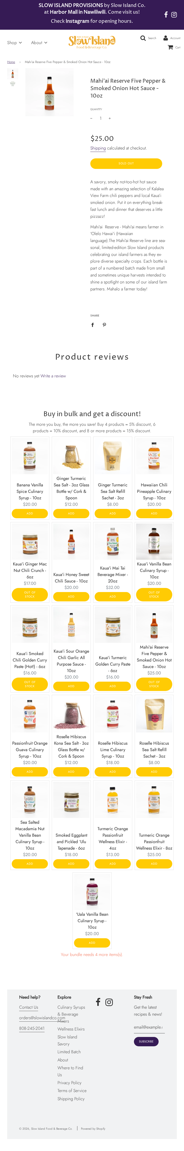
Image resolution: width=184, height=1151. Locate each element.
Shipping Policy (71, 1099)
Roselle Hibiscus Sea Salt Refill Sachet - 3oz (154, 749)
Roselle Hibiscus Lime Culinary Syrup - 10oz (112, 749)
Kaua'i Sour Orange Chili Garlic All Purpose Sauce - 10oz (71, 661)
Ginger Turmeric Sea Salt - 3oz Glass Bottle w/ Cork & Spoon (71, 488)
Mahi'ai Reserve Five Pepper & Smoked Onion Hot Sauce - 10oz (154, 657)
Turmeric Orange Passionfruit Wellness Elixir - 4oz (113, 838)
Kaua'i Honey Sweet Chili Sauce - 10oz (71, 577)
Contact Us (28, 1007)
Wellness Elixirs (71, 1029)
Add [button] (30, 513)
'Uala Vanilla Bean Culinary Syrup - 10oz (92, 920)
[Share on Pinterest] (104, 324)
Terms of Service (72, 1091)
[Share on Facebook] (94, 324)
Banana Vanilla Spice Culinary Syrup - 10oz (30, 491)
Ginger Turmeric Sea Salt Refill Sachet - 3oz (112, 491)
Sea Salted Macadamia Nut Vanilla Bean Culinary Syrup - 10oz (29, 835)
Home (11, 62)
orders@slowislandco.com (42, 1018)
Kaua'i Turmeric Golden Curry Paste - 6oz (112, 664)
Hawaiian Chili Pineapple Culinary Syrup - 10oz (154, 491)
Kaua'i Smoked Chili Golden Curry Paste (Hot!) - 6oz (30, 660)
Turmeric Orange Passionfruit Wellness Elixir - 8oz (154, 841)
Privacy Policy (69, 1083)
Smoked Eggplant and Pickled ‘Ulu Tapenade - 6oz (71, 841)
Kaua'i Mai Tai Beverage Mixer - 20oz (113, 574)
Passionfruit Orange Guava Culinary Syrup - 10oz (29, 749)
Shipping (98, 148)
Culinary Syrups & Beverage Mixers (71, 1014)
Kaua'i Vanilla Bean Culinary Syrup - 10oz (154, 570)
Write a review (53, 376)
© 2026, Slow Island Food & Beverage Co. (45, 1129)
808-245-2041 (32, 1028)
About (63, 1060)
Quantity (96, 109)
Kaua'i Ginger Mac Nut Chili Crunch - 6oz (30, 570)
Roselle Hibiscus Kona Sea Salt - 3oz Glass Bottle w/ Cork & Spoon (71, 746)
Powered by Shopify (93, 1129)
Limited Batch (69, 1052)
